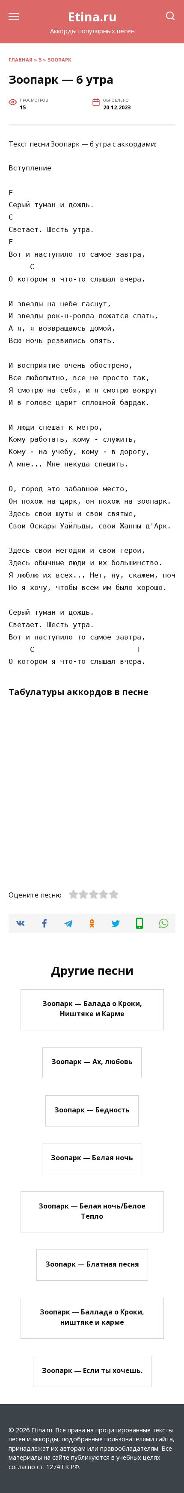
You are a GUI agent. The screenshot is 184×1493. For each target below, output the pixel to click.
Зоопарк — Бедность (92, 1109)
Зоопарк (59, 59)
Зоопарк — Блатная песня (92, 1263)
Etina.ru (92, 16)
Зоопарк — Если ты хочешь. (92, 1370)
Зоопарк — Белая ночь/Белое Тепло (92, 1210)
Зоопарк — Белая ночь (92, 1157)
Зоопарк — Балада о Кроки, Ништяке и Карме (92, 1008)
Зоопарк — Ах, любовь (92, 1061)
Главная (21, 59)
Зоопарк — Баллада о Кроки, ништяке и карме (92, 1317)
